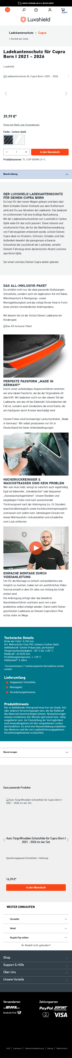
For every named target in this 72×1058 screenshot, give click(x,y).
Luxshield (8, 66)
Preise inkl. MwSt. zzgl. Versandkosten (21, 124)
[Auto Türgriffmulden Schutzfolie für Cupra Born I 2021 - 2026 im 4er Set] (36, 813)
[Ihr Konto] (50, 9)
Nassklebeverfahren (14, 602)
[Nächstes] (66, 93)
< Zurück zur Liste (18, 38)
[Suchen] (24, 9)
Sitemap (50, 1048)
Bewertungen (10, 752)
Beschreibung (10, 174)
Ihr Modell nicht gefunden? (36, 945)
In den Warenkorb (50, 152)
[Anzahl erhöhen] (26, 152)
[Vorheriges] (5, 93)
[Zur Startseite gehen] (36, 19)
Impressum (17, 1048)
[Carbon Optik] (8, 140)
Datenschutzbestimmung (34, 1048)
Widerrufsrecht (61, 1048)
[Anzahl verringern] (6, 152)
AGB (8, 1048)
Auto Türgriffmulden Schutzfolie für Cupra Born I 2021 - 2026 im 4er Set (36, 840)
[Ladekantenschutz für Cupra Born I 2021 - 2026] (36, 93)
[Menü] (7, 9)
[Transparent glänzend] (20, 140)
